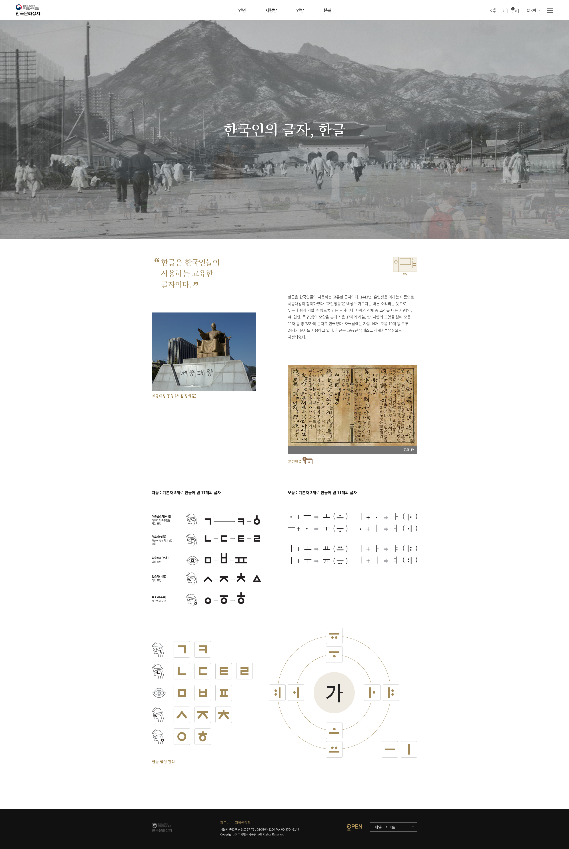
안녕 (242, 10)
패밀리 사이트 (385, 827)
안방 (300, 10)
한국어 (531, 10)
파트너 (225, 822)
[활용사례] (504, 10)
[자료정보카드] (515, 10)
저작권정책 (242, 822)
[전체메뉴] (549, 11)
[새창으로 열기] (354, 827)
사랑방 (271, 10)
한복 (327, 10)
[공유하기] (493, 10)
